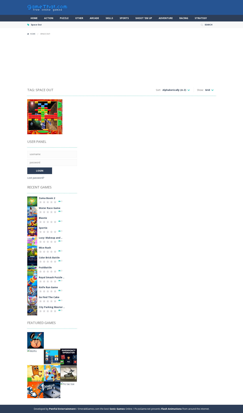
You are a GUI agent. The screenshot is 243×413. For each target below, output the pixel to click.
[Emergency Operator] (68, 356)
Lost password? (35, 177)
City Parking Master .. (52, 307)
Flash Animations (171, 408)
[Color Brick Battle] (32, 260)
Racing (183, 18)
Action (48, 18)
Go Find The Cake (49, 297)
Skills (109, 18)
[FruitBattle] (32, 270)
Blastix (43, 217)
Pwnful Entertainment (62, 408)
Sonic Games (117, 408)
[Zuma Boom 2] (32, 201)
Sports (124, 18)
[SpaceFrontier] (52, 356)
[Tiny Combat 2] (68, 373)
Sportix (43, 227)
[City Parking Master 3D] (32, 310)
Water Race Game (49, 208)
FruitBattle (45, 267)
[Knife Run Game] (32, 290)
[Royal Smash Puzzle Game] (32, 280)
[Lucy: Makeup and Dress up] (32, 240)
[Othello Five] (52, 389)
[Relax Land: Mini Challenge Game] (35, 373)
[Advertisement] (121, 61)
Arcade (94, 18)
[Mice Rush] (32, 250)
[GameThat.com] (47, 7)
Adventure (166, 18)
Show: (200, 89)
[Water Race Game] (32, 211)
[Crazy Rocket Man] (35, 340)
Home (34, 18)
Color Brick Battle (49, 257)
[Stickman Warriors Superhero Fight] (52, 373)
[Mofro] (32, 350)
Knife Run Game (48, 287)
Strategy (201, 18)
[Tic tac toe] (67, 383)
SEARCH (208, 24)
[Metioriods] (68, 340)
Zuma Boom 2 (47, 198)
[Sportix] (32, 231)
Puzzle (64, 18)
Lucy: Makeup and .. (50, 237)
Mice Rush (45, 247)
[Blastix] (32, 221)
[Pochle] (52, 340)
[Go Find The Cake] (32, 300)
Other (79, 18)
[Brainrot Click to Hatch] (35, 389)
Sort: (158, 89)
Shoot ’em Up (143, 18)
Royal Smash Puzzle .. (51, 277)
